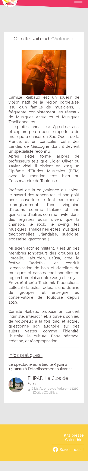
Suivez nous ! (72, 449)
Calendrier (74, 439)
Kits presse (74, 435)
